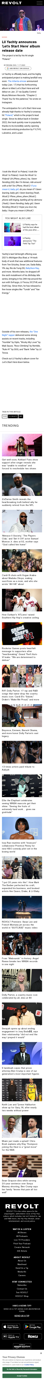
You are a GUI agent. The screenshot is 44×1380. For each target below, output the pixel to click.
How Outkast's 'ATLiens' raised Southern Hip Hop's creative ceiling (20, 616)
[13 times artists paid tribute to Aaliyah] (22, 752)
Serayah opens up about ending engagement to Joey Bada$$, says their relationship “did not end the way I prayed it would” (20, 1033)
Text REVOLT (22, 1292)
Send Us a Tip (22, 1268)
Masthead (22, 1264)
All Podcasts (22, 1236)
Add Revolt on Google (19, 68)
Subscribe (22, 1285)
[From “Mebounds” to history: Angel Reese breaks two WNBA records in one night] (22, 943)
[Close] (41, 1353)
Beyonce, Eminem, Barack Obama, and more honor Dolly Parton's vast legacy (20, 733)
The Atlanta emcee (17, 81)
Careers (22, 1275)
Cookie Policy (29, 1365)
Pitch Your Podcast (22, 1243)
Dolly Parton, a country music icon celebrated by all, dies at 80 (20, 996)
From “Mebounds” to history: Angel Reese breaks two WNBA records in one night (20, 961)
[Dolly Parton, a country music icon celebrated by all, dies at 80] (22, 980)
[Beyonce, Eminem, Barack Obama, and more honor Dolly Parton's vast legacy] (22, 715)
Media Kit (22, 1271)
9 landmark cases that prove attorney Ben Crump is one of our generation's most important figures (20, 1071)
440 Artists (22, 1251)
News (4, 37)
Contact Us (22, 1289)
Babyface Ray (32, 268)
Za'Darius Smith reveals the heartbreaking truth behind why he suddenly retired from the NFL (19, 502)
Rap (20, 416)
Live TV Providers (22, 1240)
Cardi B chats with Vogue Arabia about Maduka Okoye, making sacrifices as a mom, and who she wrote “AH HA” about (20, 579)
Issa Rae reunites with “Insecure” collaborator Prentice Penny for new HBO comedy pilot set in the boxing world (19, 847)
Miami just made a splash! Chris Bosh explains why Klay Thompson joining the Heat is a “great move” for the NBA (20, 1145)
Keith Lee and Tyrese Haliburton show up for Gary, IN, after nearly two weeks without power (19, 1107)
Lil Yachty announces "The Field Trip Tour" (29, 241)
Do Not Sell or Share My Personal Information (22, 1369)
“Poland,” (9, 115)
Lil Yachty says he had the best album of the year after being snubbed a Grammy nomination (31, 230)
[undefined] (12, 227)
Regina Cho (11, 65)
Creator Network (22, 1247)
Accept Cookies (22, 1376)
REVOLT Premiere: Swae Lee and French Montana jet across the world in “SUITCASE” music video (20, 924)
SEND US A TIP (22, 1316)
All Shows (22, 1232)
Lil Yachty (13, 416)
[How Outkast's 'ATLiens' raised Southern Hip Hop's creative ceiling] (22, 600)
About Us (22, 1260)
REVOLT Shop (22, 1296)
